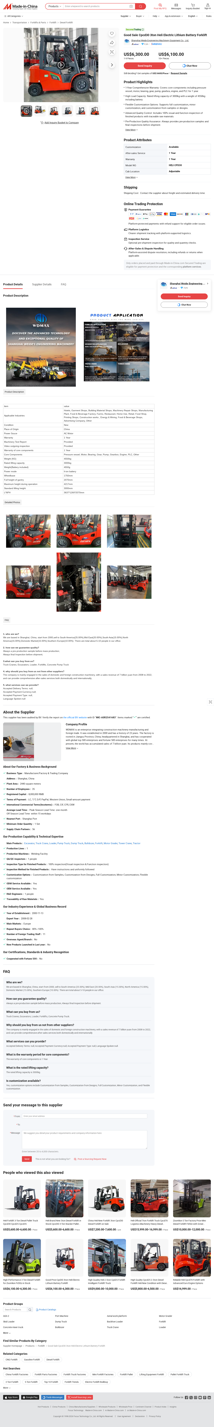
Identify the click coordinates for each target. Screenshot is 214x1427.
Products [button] (53, 6)
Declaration (140, 1416)
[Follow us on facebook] (186, 1397)
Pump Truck (63, 843)
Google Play (30, 1397)
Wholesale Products (107, 1406)
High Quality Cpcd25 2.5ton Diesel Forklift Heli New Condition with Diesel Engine (149, 1283)
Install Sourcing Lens (81, 1397)
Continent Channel (143, 1406)
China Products (58, 1406)
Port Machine (61, 1315)
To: (19, 1124)
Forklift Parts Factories (46, 1374)
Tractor (136, 843)
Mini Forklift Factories (102, 1374)
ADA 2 (6, 1315)
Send (26, 1158)
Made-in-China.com (93, 1410)
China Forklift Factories (17, 1374)
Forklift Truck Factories (75, 1374)
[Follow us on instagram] (195, 1397)
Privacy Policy (155, 1416)
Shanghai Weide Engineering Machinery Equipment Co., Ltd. (160, 40)
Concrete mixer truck (13, 1327)
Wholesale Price (125, 1406)
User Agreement (124, 1416)
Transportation (19, 22)
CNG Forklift (12, 1359)
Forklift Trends (72, 1381)
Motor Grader (110, 843)
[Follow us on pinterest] (204, 1397)
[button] (131, 6)
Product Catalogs (47, 1309)
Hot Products (43, 1406)
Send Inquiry (145, 65)
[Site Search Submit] (140, 6)
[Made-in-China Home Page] (20, 6)
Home (6, 22)
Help (155, 16)
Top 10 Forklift (51, 1381)
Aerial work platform (117, 1315)
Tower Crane (125, 843)
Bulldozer (89, 843)
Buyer (139, 16)
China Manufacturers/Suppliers (82, 1406)
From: (17, 1116)
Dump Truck (77, 843)
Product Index (160, 1406)
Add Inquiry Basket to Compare (61, 122)
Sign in (207, 8)
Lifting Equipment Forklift (151, 1374)
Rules (208, 16)
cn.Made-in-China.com (136, 1410)
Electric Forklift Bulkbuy (96, 1381)
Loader (52, 843)
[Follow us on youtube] (200, 1397)
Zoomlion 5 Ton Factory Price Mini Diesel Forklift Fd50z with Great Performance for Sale (189, 1224)
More (6, 1387)
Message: (15, 1132)
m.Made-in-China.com (114, 1410)
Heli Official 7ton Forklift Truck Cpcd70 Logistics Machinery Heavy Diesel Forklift (149, 1224)
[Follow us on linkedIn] (209, 1397)
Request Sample (179, 73)
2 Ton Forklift (12, 1381)
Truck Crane (42, 843)
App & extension (172, 16)
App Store (11, 1397)
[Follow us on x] (191, 1397)
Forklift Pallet (126, 1374)
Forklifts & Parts (38, 22)
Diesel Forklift (66, 22)
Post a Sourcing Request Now (90, 1158)
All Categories (14, 16)
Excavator (29, 843)
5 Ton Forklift (31, 1381)
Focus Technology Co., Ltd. (85, 1416)
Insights (173, 1406)
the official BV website (75, 717)
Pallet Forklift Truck (180, 1374)
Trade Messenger (53, 1397)
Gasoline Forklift (32, 1359)
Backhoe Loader (115, 1321)
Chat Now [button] (191, 65)
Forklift (53, 22)
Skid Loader (9, 1321)
